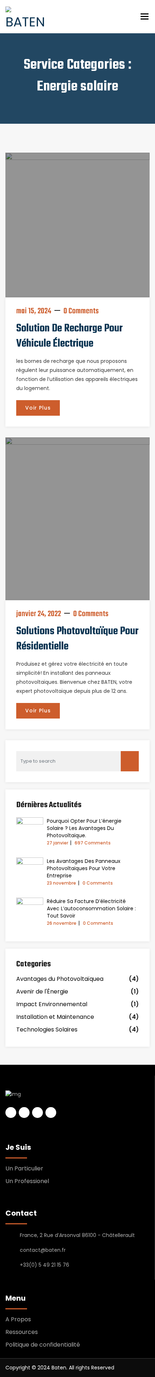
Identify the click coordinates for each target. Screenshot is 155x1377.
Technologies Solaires (47, 1029)
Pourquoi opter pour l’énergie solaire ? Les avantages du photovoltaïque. (84, 828)
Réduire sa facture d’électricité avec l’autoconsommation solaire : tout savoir (91, 908)
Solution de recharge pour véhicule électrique (69, 336)
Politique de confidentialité (42, 1344)
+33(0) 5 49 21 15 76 (44, 1264)
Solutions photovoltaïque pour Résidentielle (77, 639)
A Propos (18, 1319)
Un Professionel (27, 1181)
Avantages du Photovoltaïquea (59, 979)
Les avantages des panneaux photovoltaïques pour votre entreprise (83, 868)
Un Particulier (24, 1168)
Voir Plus (38, 407)
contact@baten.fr (43, 1250)
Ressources (21, 1332)
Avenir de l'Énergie (42, 991)
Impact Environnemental (51, 1004)
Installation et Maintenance (55, 1017)
